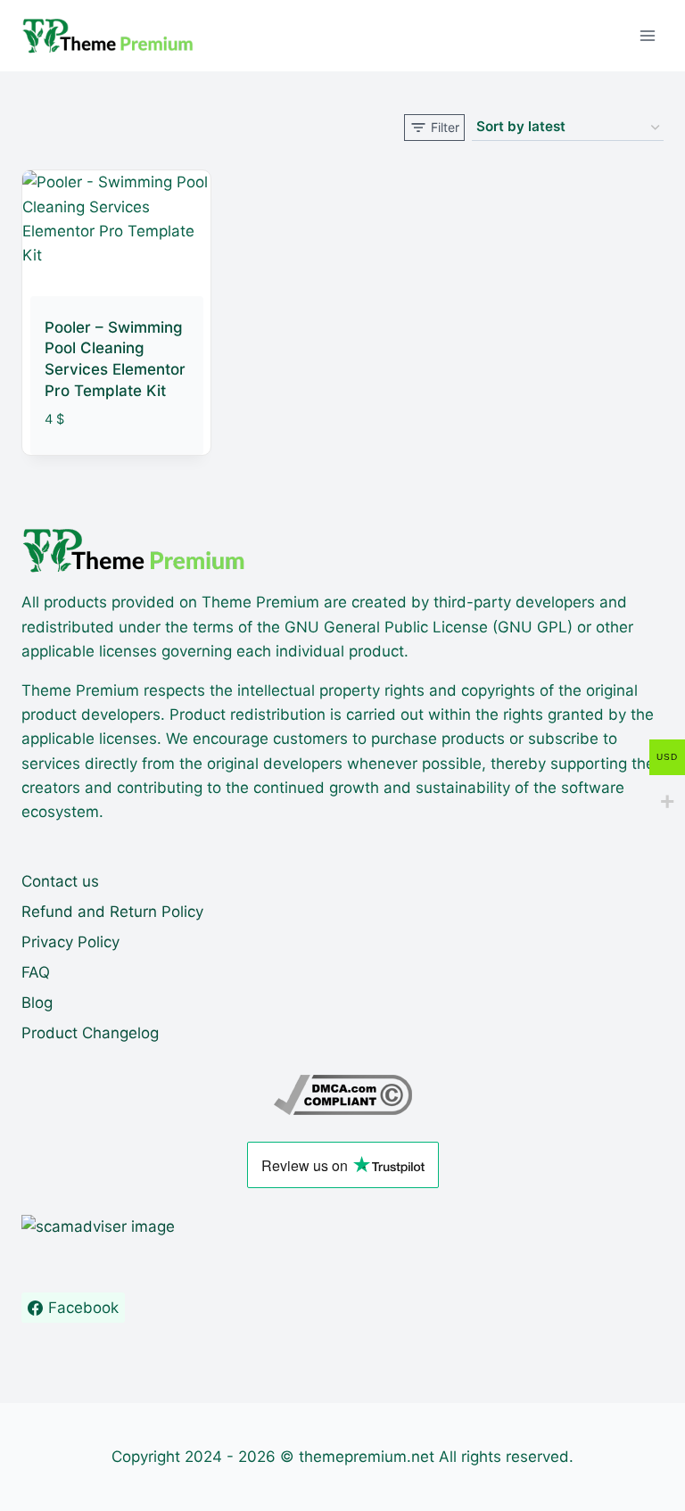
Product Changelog (90, 1033)
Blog (37, 1002)
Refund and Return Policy (112, 912)
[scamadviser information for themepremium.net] (342, 1227)
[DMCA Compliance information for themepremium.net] (342, 1095)
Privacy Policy (70, 942)
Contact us (60, 881)
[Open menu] (647, 35)
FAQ (35, 972)
